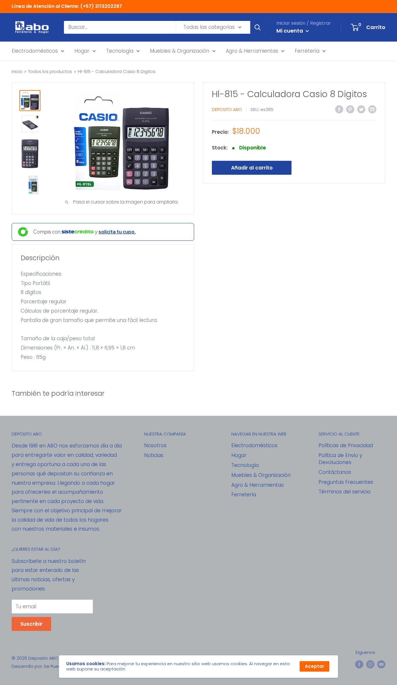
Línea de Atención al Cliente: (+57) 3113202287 (67, 6)
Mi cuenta (290, 30)
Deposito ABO (227, 109)
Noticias (153, 455)
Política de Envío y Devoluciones (340, 459)
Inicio (17, 71)
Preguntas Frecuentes (346, 482)
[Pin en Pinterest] (350, 109)
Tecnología (119, 50)
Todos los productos (50, 71)
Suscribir (31, 623)
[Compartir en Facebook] (339, 109)
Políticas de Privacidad (346, 445)
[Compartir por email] (372, 109)
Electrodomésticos (35, 50)
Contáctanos (335, 472)
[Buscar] (257, 27)
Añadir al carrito (252, 167)
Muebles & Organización (179, 50)
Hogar (82, 50)
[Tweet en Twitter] (361, 109)
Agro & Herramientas (252, 50)
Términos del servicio (345, 491)
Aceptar (314, 666)
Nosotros (155, 445)
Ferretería (307, 50)
